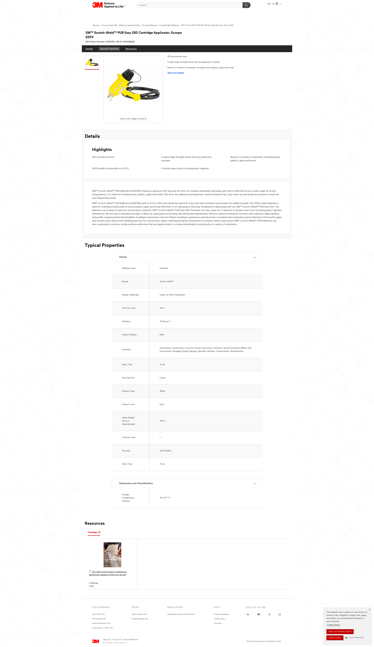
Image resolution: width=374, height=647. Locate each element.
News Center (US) (139, 614)
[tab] (94, 532)
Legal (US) (106, 640)
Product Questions (221, 614)
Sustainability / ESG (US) (102, 628)
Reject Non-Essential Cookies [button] (340, 632)
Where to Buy (219, 619)
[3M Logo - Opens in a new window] (108, 5)
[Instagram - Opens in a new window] (280, 614)
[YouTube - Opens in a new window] (258, 614)
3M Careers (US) (99, 619)
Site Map (217, 623)
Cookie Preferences (130, 640)
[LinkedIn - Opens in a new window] (248, 614)
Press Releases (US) (140, 619)
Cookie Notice (333, 625)
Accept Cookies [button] (335, 638)
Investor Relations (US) (101, 623)
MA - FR (271, 4)
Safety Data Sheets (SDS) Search (181, 614)
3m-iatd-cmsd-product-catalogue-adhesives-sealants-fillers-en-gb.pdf (108, 573)
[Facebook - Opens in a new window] (269, 614)
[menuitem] (89, 49)
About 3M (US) (98, 614)
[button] (354, 637)
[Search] (247, 5)
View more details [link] (175, 73)
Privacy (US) (116, 640)
